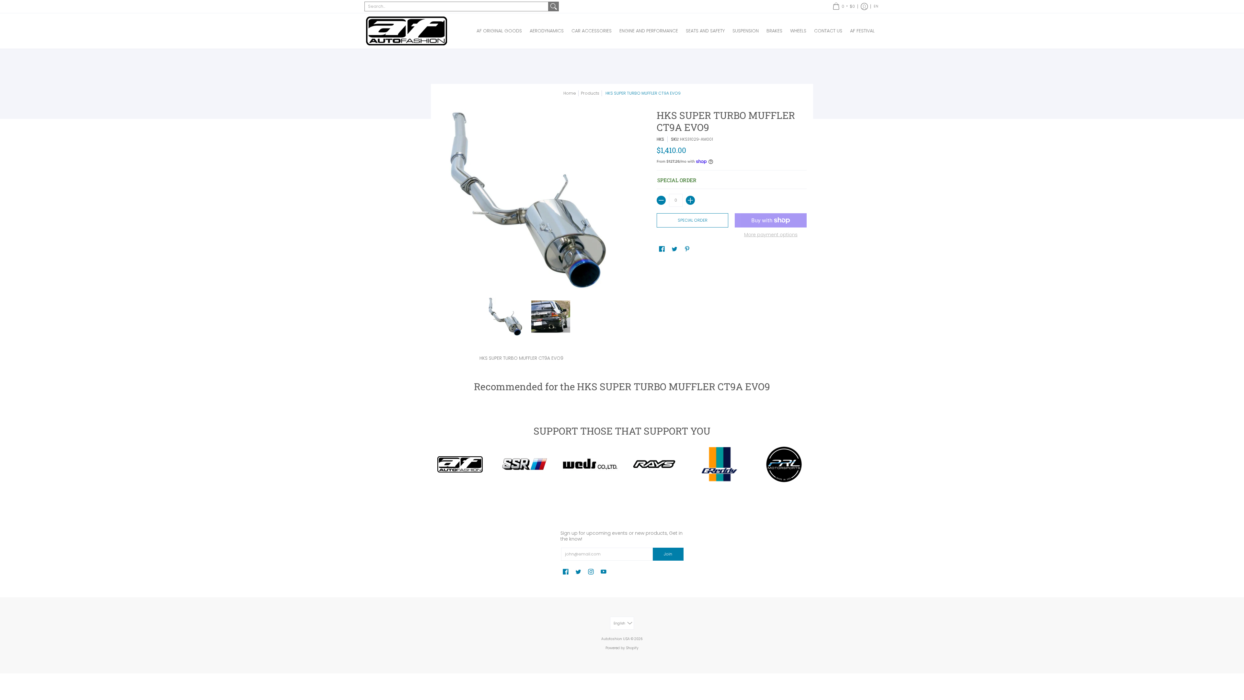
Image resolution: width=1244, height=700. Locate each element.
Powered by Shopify (622, 648)
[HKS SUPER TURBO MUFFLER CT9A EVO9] (505, 316)
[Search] (553, 6)
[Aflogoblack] (460, 464)
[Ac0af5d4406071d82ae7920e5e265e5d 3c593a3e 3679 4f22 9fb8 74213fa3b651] (589, 464)
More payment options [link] (771, 235)
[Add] (690, 200)
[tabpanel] (622, 356)
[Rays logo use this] (654, 464)
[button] (844, 6)
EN (876, 6)
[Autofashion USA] (406, 31)
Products (590, 93)
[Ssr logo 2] (525, 464)
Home (569, 93)
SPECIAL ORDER (693, 220)
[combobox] (456, 6)
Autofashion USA (615, 638)
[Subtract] (661, 200)
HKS (660, 139)
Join (668, 554)
